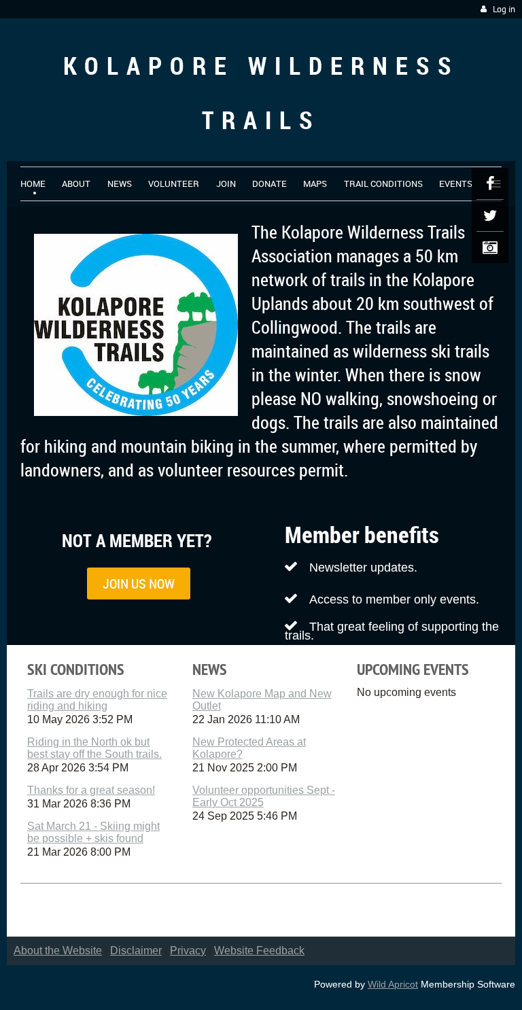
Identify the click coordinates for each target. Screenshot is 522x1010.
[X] (490, 215)
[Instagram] (490, 247)
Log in (504, 9)
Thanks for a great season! (91, 790)
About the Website (58, 950)
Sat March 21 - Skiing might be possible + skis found (93, 832)
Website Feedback (259, 950)
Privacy (188, 950)
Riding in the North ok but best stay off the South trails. (94, 748)
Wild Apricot (393, 984)
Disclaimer (136, 950)
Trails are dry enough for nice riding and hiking (97, 700)
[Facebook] (490, 183)
